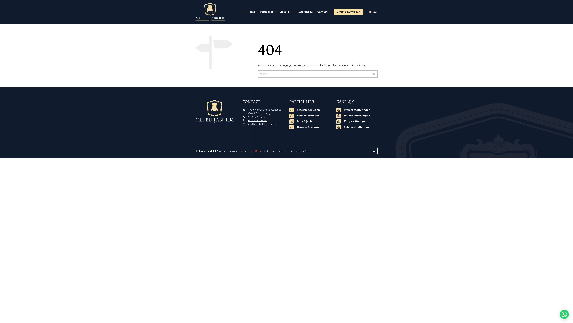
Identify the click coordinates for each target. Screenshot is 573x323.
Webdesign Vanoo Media (272, 151)
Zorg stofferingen (355, 121)
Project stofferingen (357, 110)
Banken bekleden (308, 115)
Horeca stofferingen (357, 115)
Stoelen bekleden (308, 110)
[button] (564, 314)
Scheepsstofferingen (357, 127)
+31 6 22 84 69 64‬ (257, 120)
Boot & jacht (305, 121)
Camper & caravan (308, 127)
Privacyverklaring (299, 151)
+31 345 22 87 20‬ (256, 116)
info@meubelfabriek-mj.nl (262, 124)
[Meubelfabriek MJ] (212, 12)
